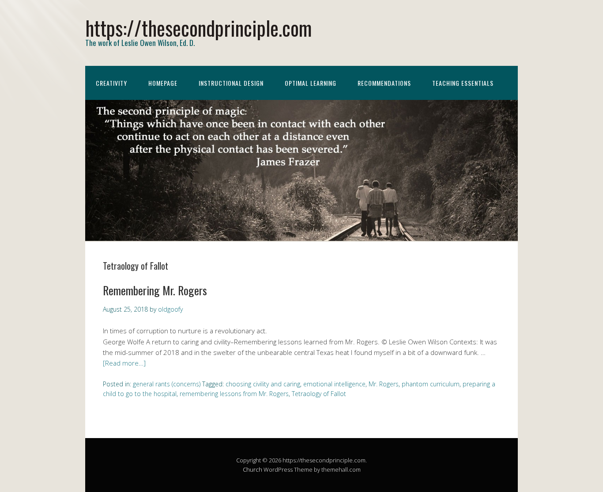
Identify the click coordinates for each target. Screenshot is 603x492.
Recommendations (384, 83)
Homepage (162, 83)
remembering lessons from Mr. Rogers (234, 393)
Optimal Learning (310, 83)
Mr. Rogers (384, 384)
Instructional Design (231, 83)
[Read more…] (124, 363)
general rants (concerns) (166, 384)
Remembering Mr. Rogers (155, 290)
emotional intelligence (334, 384)
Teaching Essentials (463, 83)
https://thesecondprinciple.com (198, 27)
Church (252, 469)
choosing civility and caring (263, 384)
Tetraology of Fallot (319, 393)
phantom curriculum (431, 384)
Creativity (111, 83)
